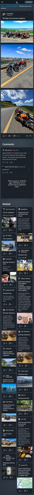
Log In (15, 181)
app (10, 183)
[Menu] (30, 14)
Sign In (29, 2)
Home (2, 6)
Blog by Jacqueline (11, 6)
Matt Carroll (8, 150)
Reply (11, 162)
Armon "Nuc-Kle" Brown (11, 167)
